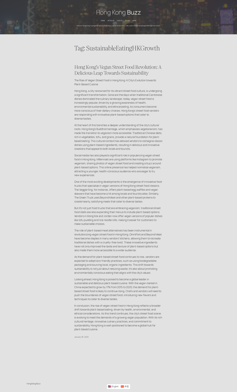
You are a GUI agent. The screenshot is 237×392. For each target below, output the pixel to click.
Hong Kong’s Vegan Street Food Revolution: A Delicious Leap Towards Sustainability (117, 70)
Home (103, 20)
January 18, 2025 (81, 337)
